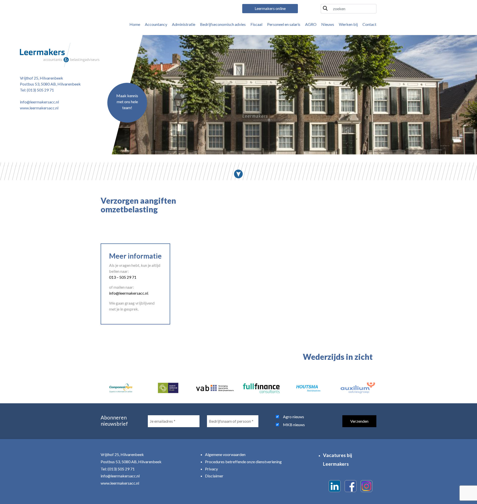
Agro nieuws (293, 416)
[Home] (59, 55)
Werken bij (348, 24)
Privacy (211, 468)
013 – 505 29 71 (122, 277)
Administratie (183, 24)
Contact (369, 24)
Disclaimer (214, 475)
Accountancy (156, 24)
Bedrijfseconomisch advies (223, 24)
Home (134, 24)
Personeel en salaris (283, 24)
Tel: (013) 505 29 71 (37, 90)
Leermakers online (270, 8)
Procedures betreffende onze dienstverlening (243, 461)
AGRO (311, 24)
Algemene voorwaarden (225, 454)
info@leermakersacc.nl (39, 101)
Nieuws (327, 24)
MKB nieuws (294, 424)
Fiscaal (256, 24)
